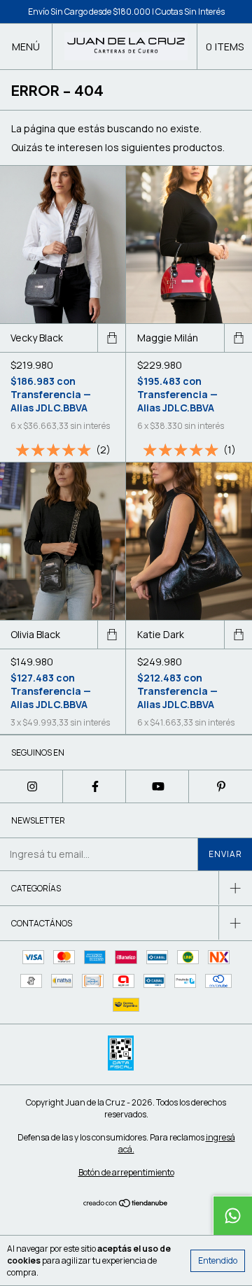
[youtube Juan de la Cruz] (157, 786)
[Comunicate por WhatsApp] (232, 1215)
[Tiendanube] (126, 1203)
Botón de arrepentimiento (126, 1172)
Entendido (217, 1260)
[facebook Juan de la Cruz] (94, 786)
